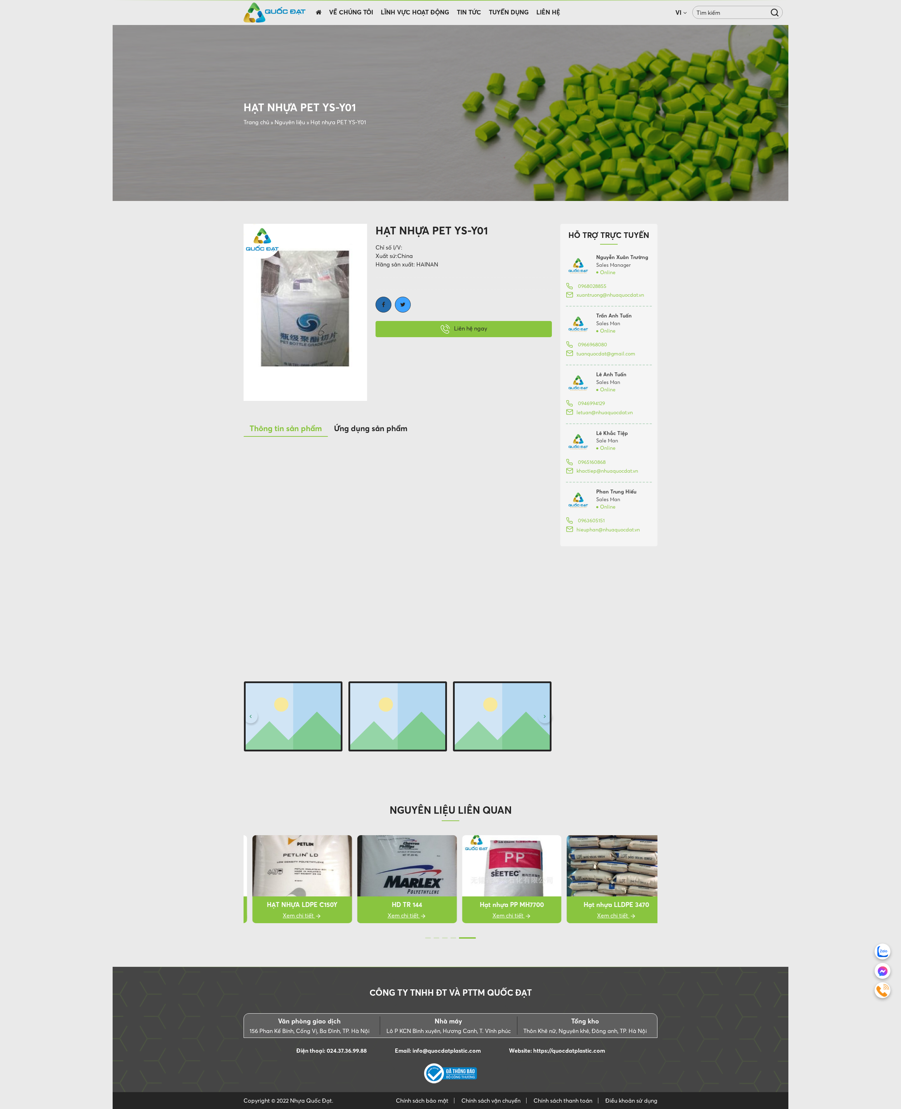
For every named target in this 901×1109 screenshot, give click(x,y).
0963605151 (590, 520)
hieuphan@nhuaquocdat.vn (608, 530)
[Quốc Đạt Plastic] (274, 12)
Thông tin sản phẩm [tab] (286, 428)
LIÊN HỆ (548, 12)
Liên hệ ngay (470, 328)
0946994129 (590, 403)
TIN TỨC (469, 12)
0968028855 (591, 286)
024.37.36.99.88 (347, 1050)
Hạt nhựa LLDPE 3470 (608, 905)
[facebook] (383, 305)
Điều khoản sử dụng (631, 1100)
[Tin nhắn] (882, 971)
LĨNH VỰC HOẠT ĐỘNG (415, 12)
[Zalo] (882, 951)
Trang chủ (256, 122)
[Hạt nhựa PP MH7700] (503, 879)
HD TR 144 (398, 905)
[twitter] (403, 305)
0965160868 (591, 462)
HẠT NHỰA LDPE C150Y (293, 905)
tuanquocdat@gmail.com (605, 354)
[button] (251, 716)
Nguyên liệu (290, 122)
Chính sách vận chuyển (491, 1100)
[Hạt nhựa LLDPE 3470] (607, 879)
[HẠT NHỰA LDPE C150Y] (293, 879)
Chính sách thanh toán (563, 1100)
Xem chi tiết (290, 915)
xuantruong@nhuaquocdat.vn (610, 295)
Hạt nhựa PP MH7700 (503, 905)
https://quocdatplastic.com (569, 1050)
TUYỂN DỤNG (509, 12)
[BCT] (450, 1073)
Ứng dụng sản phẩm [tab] (371, 428)
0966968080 (591, 344)
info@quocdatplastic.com (446, 1050)
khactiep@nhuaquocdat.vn (607, 471)
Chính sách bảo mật (422, 1100)
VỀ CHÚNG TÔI (351, 12)
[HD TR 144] (398, 879)
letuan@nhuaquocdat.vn (604, 412)
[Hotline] (882, 990)
